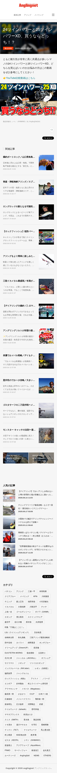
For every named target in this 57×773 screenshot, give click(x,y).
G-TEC (34, 724)
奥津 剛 (33, 734)
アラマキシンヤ (11, 688)
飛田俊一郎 (39, 699)
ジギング (21, 663)
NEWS (36, 755)
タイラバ (20, 642)
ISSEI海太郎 (21, 734)
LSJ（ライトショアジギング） (17, 632)
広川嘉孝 (20, 704)
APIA (35, 596)
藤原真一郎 (9, 693)
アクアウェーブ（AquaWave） (29, 745)
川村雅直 (45, 596)
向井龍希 (39, 622)
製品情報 (8, 48)
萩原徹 (36, 647)
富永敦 (26, 719)
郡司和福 (35, 709)
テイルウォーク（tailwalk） (16, 709)
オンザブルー (44, 642)
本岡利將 (43, 591)
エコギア (8, 683)
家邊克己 (35, 750)
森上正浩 (20, 601)
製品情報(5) (7, 121)
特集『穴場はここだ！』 (15, 627)
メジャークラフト (23, 699)
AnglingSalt (24, 755)
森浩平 (7, 622)
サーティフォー (20, 750)
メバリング (38, 15)
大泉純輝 (21, 606)
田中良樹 (8, 642)
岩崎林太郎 (9, 637)
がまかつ (21, 693)
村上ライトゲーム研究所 (38, 683)
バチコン (8, 591)
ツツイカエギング (37, 663)
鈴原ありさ (28, 714)
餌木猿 (28, 622)
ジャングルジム (22, 673)
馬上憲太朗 (45, 729)
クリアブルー (10, 596)
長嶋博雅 (44, 724)
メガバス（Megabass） (31, 688)
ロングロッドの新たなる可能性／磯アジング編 (25, 206)
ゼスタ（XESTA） (12, 740)
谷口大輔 (18, 622)
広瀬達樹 (8, 699)
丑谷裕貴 (37, 632)
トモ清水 (8, 724)
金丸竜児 (46, 750)
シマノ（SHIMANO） (32, 740)
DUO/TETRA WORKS (13, 652)
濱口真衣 (20, 616)
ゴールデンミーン (23, 611)
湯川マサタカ (21, 724)
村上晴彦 (8, 734)
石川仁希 (8, 658)
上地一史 (8, 611)
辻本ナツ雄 (43, 693)
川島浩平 (33, 606)
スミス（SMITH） (12, 719)
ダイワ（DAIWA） (42, 611)
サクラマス (9, 663)
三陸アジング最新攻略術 (40, 637)
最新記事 (17, 15)
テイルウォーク (30, 729)
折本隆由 (20, 683)
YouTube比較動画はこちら (20, 78)
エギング (8, 616)
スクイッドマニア (35, 616)
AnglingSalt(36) (34, 121)
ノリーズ (46, 678)
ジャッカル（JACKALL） (26, 658)
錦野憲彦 (31, 642)
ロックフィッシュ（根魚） (16, 678)
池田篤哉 (31, 601)
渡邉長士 (8, 745)
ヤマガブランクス (12, 714)
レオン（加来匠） (42, 668)
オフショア (45, 658)
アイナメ (34, 678)
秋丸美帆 (21, 637)
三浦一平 (31, 591)
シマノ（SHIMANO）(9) (20, 121)
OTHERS (47, 755)
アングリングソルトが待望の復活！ (20, 330)
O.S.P (32, 693)
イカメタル (9, 606)
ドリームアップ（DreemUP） (17, 647)
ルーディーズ (10, 755)
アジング (27, 15)
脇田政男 (8, 673)
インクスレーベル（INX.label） (18, 668)
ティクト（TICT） (12, 729)
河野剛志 (31, 704)
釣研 (41, 704)
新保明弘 (8, 704)
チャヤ (44, 606)
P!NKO (7, 750)
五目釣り (42, 652)
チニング (8, 601)
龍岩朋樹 (30, 652)
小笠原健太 (43, 601)
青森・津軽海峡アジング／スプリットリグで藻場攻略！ (29, 181)
